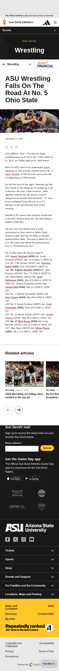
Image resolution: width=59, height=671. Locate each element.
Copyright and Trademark (17, 645)
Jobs (51, 606)
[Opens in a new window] (29, 628)
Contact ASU (46, 614)
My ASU (17, 619)
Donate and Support (17, 576)
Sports (9, 559)
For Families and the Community (25, 585)
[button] (19, 410)
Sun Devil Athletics (21, 22)
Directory (17, 614)
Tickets (9, 550)
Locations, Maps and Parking (23, 594)
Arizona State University (42, 15)
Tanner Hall (11, 287)
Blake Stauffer (12, 174)
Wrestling (9, 390)
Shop (8, 568)
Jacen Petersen (19, 256)
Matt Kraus (14, 177)
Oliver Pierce (42, 328)
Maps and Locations (17, 607)
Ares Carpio (11, 297)
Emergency (17, 656)
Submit (47, 448)
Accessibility (46, 643)
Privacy (17, 651)
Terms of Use (46, 651)
